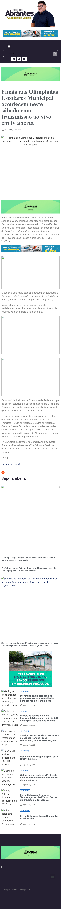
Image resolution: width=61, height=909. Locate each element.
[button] (9, 46)
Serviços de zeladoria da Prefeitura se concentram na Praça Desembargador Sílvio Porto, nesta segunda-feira (29, 644)
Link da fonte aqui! (10, 464)
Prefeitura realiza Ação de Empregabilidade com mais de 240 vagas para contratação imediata (28, 569)
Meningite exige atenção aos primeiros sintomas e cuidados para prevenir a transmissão (29, 559)
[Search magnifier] (55, 54)
